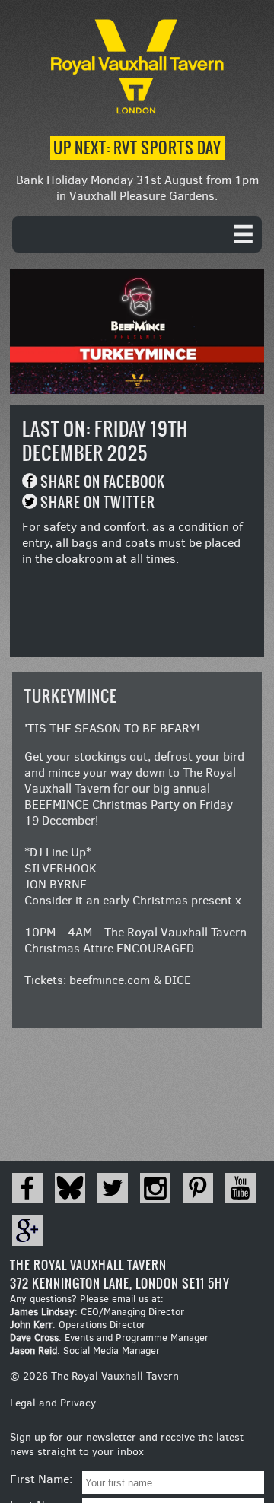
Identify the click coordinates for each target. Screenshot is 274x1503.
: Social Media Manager (85, 1350)
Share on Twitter (97, 502)
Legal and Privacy (53, 1403)
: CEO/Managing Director (97, 1311)
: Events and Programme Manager (109, 1337)
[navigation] (137, 234)
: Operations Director (77, 1324)
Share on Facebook (102, 482)
